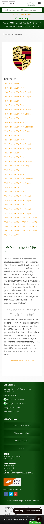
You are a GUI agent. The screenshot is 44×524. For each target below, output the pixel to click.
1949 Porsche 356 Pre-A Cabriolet (18, 109)
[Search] (40, 10)
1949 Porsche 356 (11, 100)
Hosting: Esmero (12, 514)
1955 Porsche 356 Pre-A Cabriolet (18, 209)
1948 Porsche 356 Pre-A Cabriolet (18, 92)
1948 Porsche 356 (11, 83)
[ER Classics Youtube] (15, 494)
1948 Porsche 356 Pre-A (14, 87)
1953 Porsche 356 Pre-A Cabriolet (18, 178)
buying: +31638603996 (16, 403)
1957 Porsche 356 (29, 217)
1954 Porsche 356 (11, 187)
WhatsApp (23, 18)
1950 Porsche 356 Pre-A (14, 122)
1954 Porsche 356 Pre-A (14, 191)
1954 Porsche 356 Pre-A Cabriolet (18, 196)
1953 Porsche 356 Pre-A (14, 174)
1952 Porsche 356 (11, 152)
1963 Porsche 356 (11, 230)
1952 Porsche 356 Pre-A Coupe (17, 165)
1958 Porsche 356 (11, 222)
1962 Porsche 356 (29, 226)
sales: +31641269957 (15, 399)
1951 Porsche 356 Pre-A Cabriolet (18, 144)
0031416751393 (23, 14)
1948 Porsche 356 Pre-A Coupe (17, 96)
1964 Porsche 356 (29, 230)
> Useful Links (10, 419)
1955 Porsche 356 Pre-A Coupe (17, 213)
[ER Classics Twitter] (11, 494)
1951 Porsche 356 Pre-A (14, 139)
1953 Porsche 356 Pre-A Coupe (17, 183)
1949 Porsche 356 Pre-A (14, 105)
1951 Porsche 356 (11, 135)
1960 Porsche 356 (11, 226)
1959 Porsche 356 (29, 222)
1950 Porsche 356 (11, 118)
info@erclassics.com (12, 407)
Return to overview (13, 34)
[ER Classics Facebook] (6, 494)
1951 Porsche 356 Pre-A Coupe (17, 148)
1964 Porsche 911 (11, 235)
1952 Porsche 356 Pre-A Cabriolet (18, 161)
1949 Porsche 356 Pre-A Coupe (17, 113)
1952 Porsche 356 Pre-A (14, 157)
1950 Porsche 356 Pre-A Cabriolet (18, 126)
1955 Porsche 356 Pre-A (14, 204)
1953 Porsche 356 (11, 170)
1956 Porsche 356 (11, 217)
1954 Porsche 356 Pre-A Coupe (17, 200)
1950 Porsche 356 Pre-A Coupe (17, 131)
